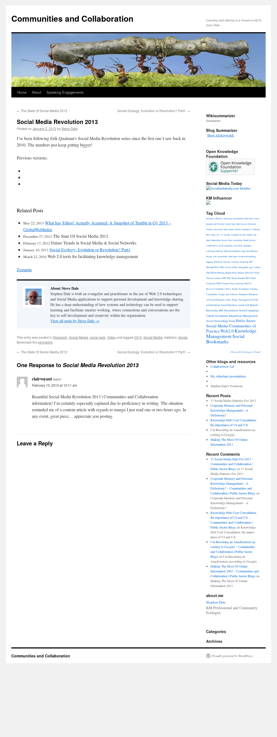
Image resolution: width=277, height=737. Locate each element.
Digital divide (231, 272)
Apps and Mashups (250, 251)
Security (241, 272)
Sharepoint (218, 261)
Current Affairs (231, 267)
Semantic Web (243, 278)
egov (251, 267)
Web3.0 (248, 283)
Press (232, 283)
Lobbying (210, 251)
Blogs (234, 299)
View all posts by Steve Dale (74, 320)
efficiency (219, 218)
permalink (45, 342)
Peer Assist (218, 229)
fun (227, 294)
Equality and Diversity (215, 224)
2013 (138, 337)
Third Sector (249, 218)
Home (22, 92)
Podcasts (209, 229)
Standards (243, 294)
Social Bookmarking (247, 256)
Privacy (209, 256)
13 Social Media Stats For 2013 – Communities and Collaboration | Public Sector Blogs (231, 464)
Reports (254, 305)
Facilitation (244, 288)
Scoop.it (243, 224)
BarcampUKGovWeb (215, 267)
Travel (257, 218)
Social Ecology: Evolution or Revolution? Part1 (153, 110)
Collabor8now (212, 245)
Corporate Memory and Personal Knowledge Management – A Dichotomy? (231, 410)
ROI (251, 261)
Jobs (215, 256)
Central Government (217, 316)
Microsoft (249, 272)
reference (235, 261)
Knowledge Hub (214, 310)
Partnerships (216, 240)
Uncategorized (244, 299)
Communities (212, 294)
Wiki (229, 278)
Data (225, 251)
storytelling (237, 240)
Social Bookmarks (225, 339)
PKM (218, 283)
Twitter (235, 289)
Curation (225, 283)
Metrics (250, 234)
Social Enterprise (217, 299)
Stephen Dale (216, 602)
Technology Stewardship (233, 218)
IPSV (208, 234)
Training (253, 288)
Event (255, 299)
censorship (237, 245)
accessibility (222, 256)
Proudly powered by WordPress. (232, 656)
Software (234, 294)
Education (210, 218)
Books (224, 240)
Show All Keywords (220, 135)
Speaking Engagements (65, 92)
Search (234, 278)
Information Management (243, 316)
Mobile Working (218, 272)
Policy (228, 289)
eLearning (244, 261)
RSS (224, 278)
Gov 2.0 (219, 234)
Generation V (247, 229)
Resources (252, 224)
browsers (242, 234)
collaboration (213, 305)
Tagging (209, 261)
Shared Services (249, 240)
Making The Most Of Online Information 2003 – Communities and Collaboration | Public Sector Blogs (234, 571)
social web (97, 337)
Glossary (227, 261)
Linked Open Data (232, 224)
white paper (233, 256)
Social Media (78, 337)
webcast (238, 229)
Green (213, 234)
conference (239, 283)
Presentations (231, 310)
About (36, 92)
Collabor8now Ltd (222, 366)
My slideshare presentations (228, 376)
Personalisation (234, 251)
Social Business (229, 305)
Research (60, 337)
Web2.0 (227, 331)
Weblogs (256, 229)
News (230, 240)
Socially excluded (231, 234)
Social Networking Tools (220, 321)
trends (182, 337)
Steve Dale (69, 128)
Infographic (244, 267)
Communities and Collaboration (72, 18)
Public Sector (245, 320)
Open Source (228, 229)
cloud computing (226, 245)
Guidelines (220, 289)
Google (222, 294)
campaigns (247, 245)
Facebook (219, 251)
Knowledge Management (231, 333)
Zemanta (24, 269)
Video (111, 337)
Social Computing (249, 310)
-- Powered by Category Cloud (244, 351)
